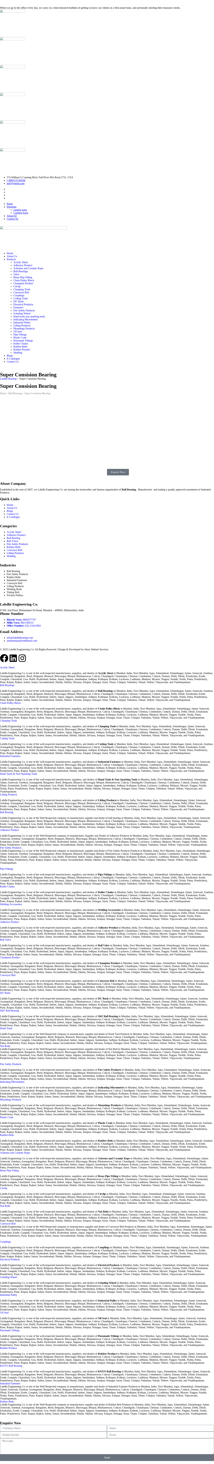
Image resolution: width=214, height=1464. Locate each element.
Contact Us (13, 361)
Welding (17, 352)
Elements (11, 206)
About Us (12, 256)
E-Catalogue (13, 358)
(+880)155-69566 (16, 180)
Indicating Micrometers (25, 319)
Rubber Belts (20, 346)
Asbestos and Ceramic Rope (28, 268)
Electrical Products (23, 304)
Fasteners (18, 307)
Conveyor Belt (21, 292)
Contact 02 (12, 218)
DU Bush (18, 301)
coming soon (20, 209)
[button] (7, 667)
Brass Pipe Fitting (22, 277)
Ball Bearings (20, 271)
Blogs (10, 355)
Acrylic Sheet (20, 262)
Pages (10, 203)
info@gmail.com (15, 183)
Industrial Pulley (22, 322)
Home (10, 253)
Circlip (17, 286)
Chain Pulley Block (23, 280)
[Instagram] (22, 658)
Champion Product (23, 283)
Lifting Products (21, 325)
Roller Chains (20, 343)
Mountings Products (24, 328)
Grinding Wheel (21, 313)
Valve (16, 274)
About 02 (12, 215)
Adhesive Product (22, 265)
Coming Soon (20, 212)
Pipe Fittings (20, 334)
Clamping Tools (21, 289)
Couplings (18, 295)
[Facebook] (4, 658)
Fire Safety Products (24, 310)
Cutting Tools (20, 298)
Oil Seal (17, 331)
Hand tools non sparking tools (29, 316)
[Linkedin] (13, 658)
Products (11, 259)
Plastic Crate (20, 337)
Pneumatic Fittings (23, 340)
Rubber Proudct (21, 349)
